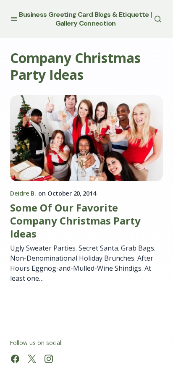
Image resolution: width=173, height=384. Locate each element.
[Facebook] (15, 358)
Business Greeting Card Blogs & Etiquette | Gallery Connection (85, 19)
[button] (14, 19)
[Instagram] (48, 358)
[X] (32, 358)
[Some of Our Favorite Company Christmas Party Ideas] (86, 138)
